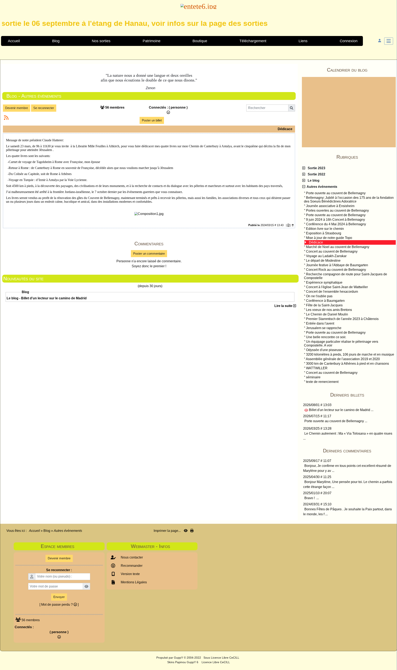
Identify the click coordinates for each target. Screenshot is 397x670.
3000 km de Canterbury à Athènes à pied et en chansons (347, 363)
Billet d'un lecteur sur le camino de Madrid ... (340, 410)
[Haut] (391, 270)
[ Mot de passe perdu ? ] (59, 604)
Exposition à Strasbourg (323, 233)
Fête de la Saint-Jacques (324, 305)
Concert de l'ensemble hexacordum (332, 291)
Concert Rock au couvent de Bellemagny (336, 269)
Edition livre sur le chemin (325, 228)
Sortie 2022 (315, 174)
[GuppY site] (152, 657)
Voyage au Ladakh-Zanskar (326, 256)
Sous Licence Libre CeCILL (221, 657)
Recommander (131, 565)
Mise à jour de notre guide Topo (329, 238)
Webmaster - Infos (163, 546)
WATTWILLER (317, 368)
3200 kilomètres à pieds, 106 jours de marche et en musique (350, 354)
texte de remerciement (322, 382)
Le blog (312, 180)
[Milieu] (391, 277)
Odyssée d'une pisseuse (324, 350)
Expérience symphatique (324, 282)
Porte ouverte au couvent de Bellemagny (336, 193)
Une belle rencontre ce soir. (326, 337)
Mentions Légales (133, 582)
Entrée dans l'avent (320, 323)
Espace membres (71, 546)
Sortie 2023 (315, 168)
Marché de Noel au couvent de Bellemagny (337, 247)
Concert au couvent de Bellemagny (332, 251)
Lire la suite (283, 306)
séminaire (313, 377)
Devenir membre (16, 108)
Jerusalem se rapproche (323, 328)
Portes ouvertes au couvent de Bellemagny (337, 210)
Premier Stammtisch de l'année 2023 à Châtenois (342, 319)
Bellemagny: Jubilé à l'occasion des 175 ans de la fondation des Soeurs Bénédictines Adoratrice (349, 199)
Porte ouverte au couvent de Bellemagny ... (335, 421)
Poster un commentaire (149, 253)
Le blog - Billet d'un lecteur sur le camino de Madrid (47, 298)
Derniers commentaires (359, 450)
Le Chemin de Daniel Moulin (327, 314)
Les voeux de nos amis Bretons (329, 310)
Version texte (130, 574)
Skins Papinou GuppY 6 (183, 662)
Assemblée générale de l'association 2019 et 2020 (343, 359)
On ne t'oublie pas (319, 296)
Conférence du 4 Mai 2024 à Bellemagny (336, 224)
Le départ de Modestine (323, 260)
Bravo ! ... (311, 498)
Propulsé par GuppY (170, 657)
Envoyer (59, 597)
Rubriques (365, 157)
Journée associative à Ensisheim (330, 206)
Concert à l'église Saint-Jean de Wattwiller (337, 287)
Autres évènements (321, 186)
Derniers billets (362, 395)
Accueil (34, 530)
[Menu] (388, 41)
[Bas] (391, 285)
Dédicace (316, 242)
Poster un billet (152, 120)
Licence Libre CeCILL (215, 662)
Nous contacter (131, 557)
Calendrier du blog (361, 70)
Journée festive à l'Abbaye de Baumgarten (337, 265)
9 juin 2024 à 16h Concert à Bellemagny (335, 219)
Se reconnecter (43, 108)
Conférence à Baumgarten (325, 300)
